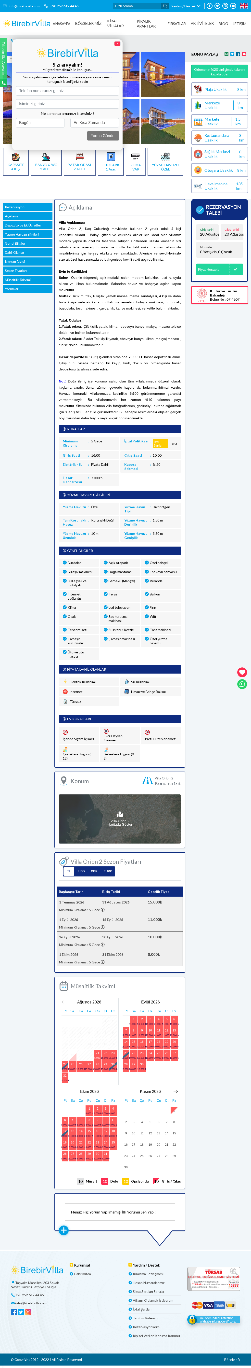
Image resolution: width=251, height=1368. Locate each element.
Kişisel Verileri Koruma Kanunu (156, 1336)
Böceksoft (232, 1359)
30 (113, 1064)
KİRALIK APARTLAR (146, 23)
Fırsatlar (176, 23)
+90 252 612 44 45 (64, 6)
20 (174, 1042)
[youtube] (233, 6)
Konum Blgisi (15, 261)
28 (97, 1064)
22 (105, 1053)
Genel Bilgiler (15, 243)
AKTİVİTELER (202, 23)
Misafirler (206, 247)
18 (158, 1042)
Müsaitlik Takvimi (18, 280)
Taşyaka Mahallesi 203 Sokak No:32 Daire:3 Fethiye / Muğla (35, 1285)
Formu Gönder (103, 136)
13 (174, 1030)
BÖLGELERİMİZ (88, 23)
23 (113, 1053)
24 (65, 1064)
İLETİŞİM (239, 23)
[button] (186, 6)
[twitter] (217, 6)
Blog (223, 23)
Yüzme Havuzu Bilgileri (22, 234)
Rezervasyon (15, 207)
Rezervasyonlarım (146, 1327)
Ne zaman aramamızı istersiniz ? (67, 113)
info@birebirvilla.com (24, 6)
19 (166, 1042)
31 (65, 1075)
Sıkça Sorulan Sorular (148, 1291)
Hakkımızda (82, 1274)
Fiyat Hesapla (208, 269)
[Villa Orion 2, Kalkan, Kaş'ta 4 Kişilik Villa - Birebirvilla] (27, 23)
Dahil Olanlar (14, 252)
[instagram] (225, 6)
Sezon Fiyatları (16, 270)
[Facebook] (210, 6)
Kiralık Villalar (115, 23)
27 (89, 1064)
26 (81, 1064)
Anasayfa (61, 23)
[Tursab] (213, 1279)
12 (166, 1030)
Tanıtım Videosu (145, 1318)
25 (72, 1064)
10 (150, 1030)
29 (105, 1064)
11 (158, 1030)
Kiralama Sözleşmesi (148, 1274)
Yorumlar (11, 289)
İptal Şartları (142, 1309)
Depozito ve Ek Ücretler (23, 225)
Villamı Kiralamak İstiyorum (153, 1300)
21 (97, 1053)
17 (150, 1042)
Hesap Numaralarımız (148, 1283)
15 (133, 1042)
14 (126, 1042)
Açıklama (11, 216)
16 (142, 1042)
